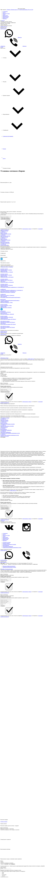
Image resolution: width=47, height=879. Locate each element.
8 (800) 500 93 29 (3, 26)
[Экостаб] (2, 20)
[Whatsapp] (9, 559)
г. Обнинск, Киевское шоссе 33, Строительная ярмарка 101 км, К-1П (19, 9)
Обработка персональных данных (9, 567)
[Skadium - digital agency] (6, 569)
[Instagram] (26, 531)
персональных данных (26, 228)
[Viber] (26, 559)
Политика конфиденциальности (9, 566)
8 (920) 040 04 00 (3, 560)
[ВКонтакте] (9, 531)
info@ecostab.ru (3, 28)
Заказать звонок (3, 332)
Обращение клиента (4, 357)
